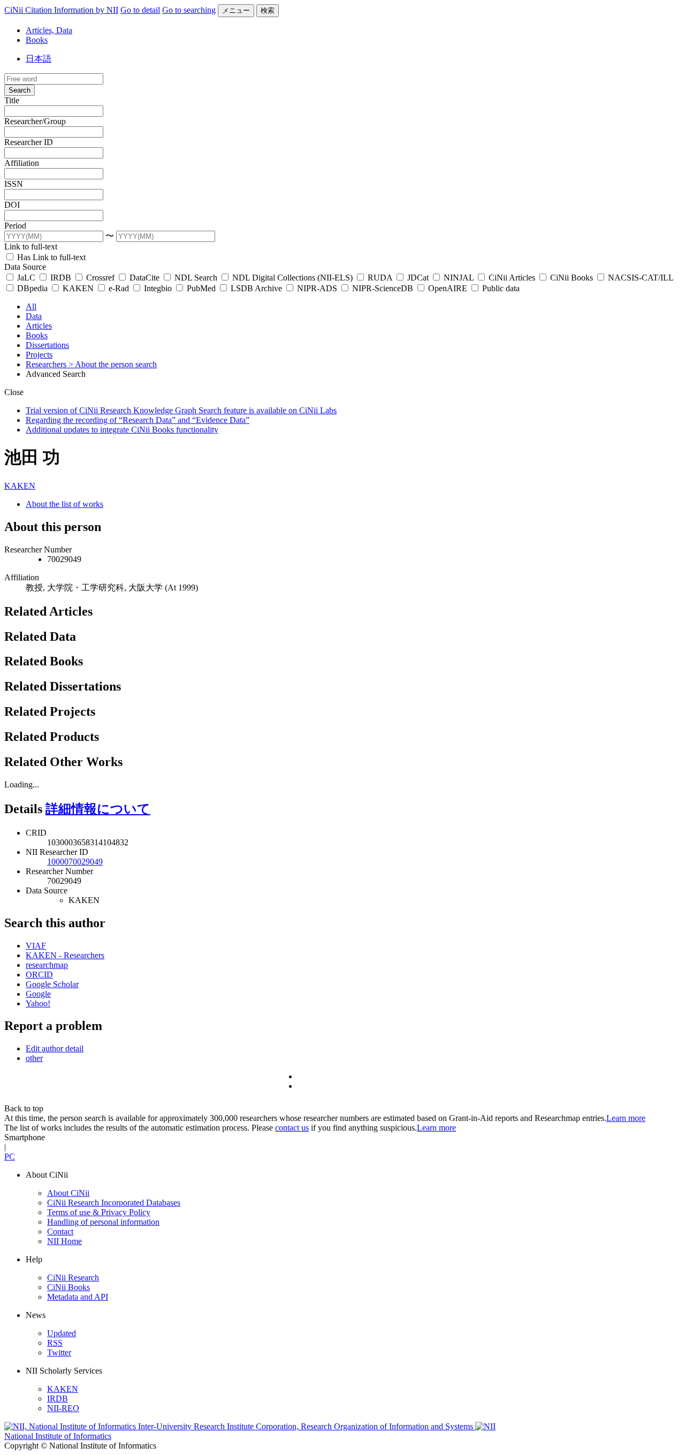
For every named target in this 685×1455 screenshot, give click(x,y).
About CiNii (68, 1193)
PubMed (201, 288)
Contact (60, 1231)
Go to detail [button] (140, 9)
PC (9, 1156)
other (34, 1058)
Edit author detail (54, 1048)
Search (20, 90)
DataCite (144, 277)
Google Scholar (52, 984)
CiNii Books (571, 277)
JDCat (418, 277)
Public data (500, 288)
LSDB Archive (256, 288)
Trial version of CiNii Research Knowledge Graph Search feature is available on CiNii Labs (181, 410)
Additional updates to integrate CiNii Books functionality (122, 429)
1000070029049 (75, 861)
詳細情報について (97, 809)
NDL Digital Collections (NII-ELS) (292, 277)
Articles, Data (49, 30)
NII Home (64, 1241)
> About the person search (112, 364)
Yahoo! (38, 1003)
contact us (292, 1127)
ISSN (13, 183)
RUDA (380, 277)
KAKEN (78, 288)
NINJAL (459, 277)
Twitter (59, 1352)
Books (37, 39)
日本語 (38, 58)
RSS (55, 1342)
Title (11, 100)
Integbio (158, 288)
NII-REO (63, 1408)
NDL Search (195, 277)
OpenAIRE (447, 288)
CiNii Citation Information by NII (61, 9)
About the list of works (64, 504)
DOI (12, 204)
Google (38, 993)
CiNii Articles (511, 277)
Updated (61, 1333)
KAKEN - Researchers (65, 955)
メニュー (236, 10)
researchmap (47, 964)
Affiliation (21, 163)
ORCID (39, 974)
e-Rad (118, 288)
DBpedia (32, 288)
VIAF (36, 945)
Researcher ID (28, 142)
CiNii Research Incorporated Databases (113, 1202)
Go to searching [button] (189, 9)
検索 (268, 10)
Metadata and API (77, 1296)
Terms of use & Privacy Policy (98, 1212)
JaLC (26, 277)
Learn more (625, 1118)
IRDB (60, 277)
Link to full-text (30, 246)
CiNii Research (73, 1277)
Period (15, 225)
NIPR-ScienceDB (382, 288)
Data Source (25, 266)
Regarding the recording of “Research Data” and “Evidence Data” (137, 420)
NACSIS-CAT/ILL (639, 277)
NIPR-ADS (317, 288)
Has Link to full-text (50, 257)
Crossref (100, 277)
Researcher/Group (35, 121)
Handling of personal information (103, 1221)
